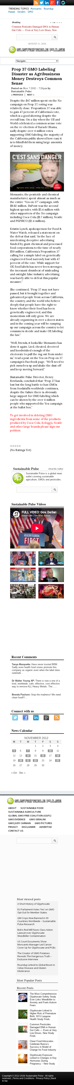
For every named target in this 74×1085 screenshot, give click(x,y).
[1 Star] (11, 446)
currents (63, 2)
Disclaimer (28, 827)
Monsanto (36, 8)
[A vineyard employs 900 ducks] (23, 591)
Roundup (49, 8)
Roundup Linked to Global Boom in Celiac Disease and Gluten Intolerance (36, 968)
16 (43, 755)
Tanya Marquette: (21, 664)
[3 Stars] (15, 446)
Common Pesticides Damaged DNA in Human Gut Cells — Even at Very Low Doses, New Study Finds (35, 30)
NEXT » (30, 94)
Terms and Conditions (23, 1078)
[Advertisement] (37, 460)
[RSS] (57, 718)
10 (50, 750)
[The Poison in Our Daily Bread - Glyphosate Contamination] (23, 575)
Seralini (21, 11)
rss (36, 2)
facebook (57, 2)
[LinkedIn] (36, 718)
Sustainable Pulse (21, 91)
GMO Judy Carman (19, 823)
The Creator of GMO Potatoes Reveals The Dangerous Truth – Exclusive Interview (34, 956)
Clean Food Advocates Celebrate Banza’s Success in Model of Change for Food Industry (43, 1045)
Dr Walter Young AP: (23, 680)
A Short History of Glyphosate (33, 903)
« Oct (14, 772)
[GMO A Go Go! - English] (51, 591)
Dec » (22, 772)
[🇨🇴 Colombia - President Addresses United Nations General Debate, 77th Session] (51, 558)
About (12, 808)
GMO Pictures (43, 823)
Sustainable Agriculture (24, 811)
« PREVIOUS (17, 94)
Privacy (13, 827)
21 (28, 760)
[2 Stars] (13, 446)
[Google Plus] (46, 718)
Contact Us (15, 830)
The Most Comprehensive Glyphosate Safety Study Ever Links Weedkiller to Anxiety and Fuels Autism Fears (43, 999)
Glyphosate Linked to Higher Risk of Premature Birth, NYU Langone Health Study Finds (43, 1015)
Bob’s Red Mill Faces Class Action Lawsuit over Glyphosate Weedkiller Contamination (35, 932)
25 (57, 760)
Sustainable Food (31, 808)
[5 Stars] (20, 446)
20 (20, 760)
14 (28, 755)
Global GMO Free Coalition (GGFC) (29, 815)
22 (35, 760)
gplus (52, 2)
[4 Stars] (18, 446)
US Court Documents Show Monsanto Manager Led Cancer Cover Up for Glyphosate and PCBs (36, 944)
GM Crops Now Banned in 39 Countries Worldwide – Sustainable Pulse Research (36, 921)
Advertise (45, 827)
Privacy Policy (43, 1078)
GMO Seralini (37, 819)
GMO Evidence (16, 819)
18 (57, 755)
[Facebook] (26, 718)
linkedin (47, 2)
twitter (41, 2)
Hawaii (11, 11)
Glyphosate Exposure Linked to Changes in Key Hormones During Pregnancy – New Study (43, 1059)
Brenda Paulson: (21, 694)
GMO (30, 11)
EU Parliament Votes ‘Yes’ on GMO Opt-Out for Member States (35, 911)
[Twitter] (15, 718)
